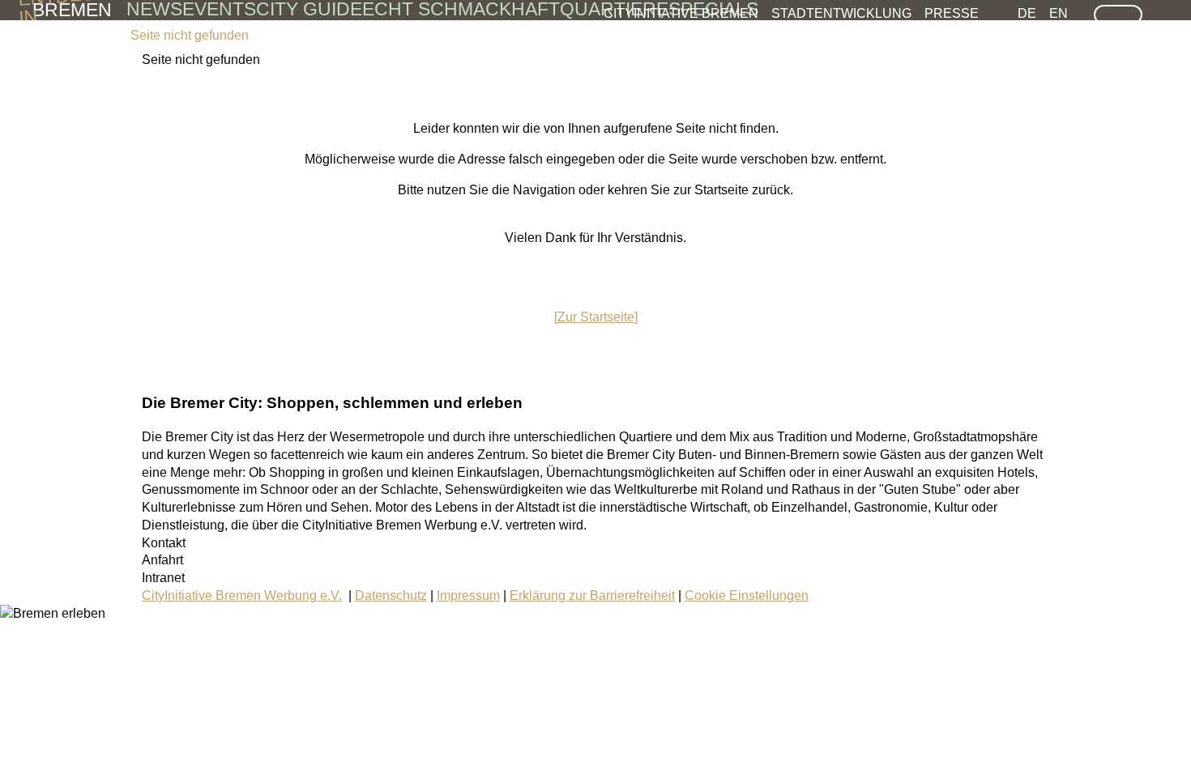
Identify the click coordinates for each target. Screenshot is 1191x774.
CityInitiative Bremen (681, 13)
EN (1058, 13)
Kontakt (164, 543)
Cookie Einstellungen (747, 595)
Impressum (468, 595)
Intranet (163, 578)
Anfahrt (162, 560)
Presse (951, 13)
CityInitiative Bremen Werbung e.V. (242, 595)
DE (1027, 13)
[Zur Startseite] (596, 317)
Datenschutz (391, 595)
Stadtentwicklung (841, 13)
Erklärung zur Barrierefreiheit (592, 595)
